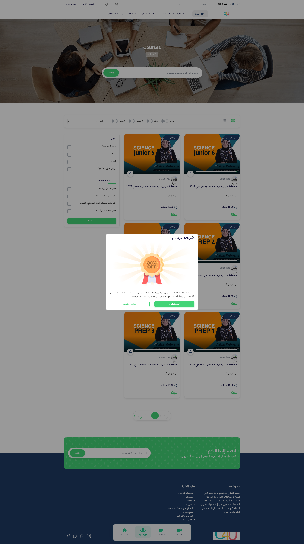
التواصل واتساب (129, 304)
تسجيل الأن (174, 304)
